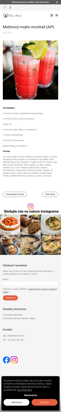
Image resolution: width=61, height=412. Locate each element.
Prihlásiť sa (10, 298)
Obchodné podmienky (12, 314)
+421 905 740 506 (15, 340)
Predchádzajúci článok (15, 194)
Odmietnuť (16, 402)
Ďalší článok (50, 194)
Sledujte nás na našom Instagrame (31, 211)
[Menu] (56, 15)
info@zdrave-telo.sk (15, 335)
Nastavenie (30, 395)
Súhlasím (44, 402)
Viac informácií (24, 389)
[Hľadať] (6, 7)
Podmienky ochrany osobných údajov (19, 318)
